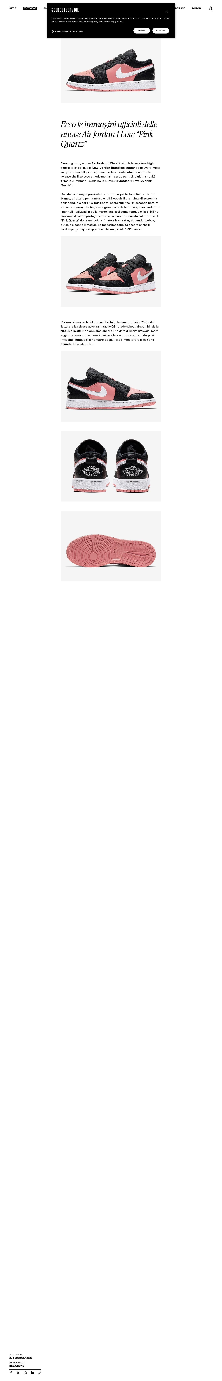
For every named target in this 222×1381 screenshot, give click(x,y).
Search (211, 9)
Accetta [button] (160, 31)
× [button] (167, 12)
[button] (67, 31)
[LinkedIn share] (32, 1372)
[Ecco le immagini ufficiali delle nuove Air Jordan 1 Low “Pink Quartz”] (11, 1372)
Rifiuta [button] (141, 31)
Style (12, 8)
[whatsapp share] (25, 1372)
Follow (196, 8)
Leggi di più (117, 22)
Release (180, 8)
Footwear (30, 8)
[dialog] (111, 20)
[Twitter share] (18, 1372)
